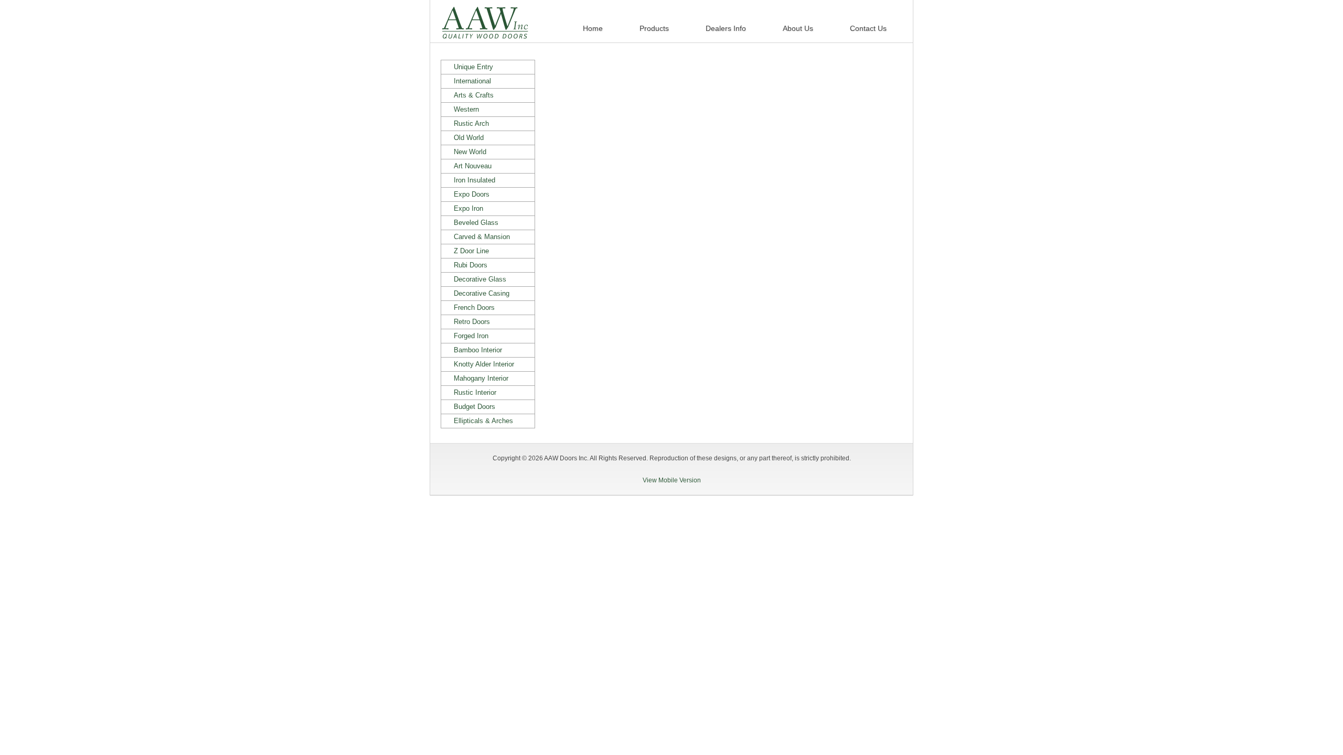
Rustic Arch (471, 123)
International (472, 81)
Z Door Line (471, 251)
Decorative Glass (480, 279)
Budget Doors (474, 407)
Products (654, 28)
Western (466, 109)
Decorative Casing (481, 293)
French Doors (474, 307)
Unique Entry (473, 67)
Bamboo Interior (478, 350)
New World (470, 152)
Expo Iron (468, 208)
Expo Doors (471, 194)
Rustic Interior (475, 392)
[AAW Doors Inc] (485, 32)
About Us (798, 28)
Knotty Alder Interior (484, 364)
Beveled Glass (476, 222)
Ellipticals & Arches (483, 421)
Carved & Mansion (482, 237)
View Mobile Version (672, 480)
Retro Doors (472, 322)
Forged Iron (471, 336)
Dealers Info (726, 28)
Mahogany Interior (481, 378)
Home (593, 28)
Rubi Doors (470, 265)
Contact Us (868, 28)
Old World (469, 138)
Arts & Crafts (474, 95)
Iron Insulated (474, 180)
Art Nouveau (473, 166)
